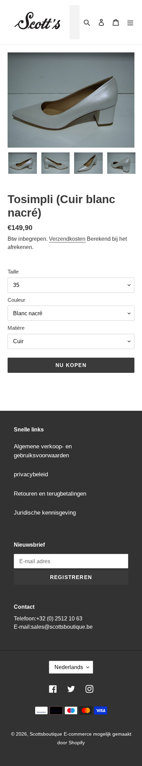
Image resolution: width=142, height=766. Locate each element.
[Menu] (130, 22)
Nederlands (68, 667)
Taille (13, 272)
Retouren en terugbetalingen (50, 493)
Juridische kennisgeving (45, 512)
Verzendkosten (67, 239)
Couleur (16, 300)
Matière (16, 328)
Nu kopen (71, 365)
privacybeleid (31, 474)
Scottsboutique (46, 734)
